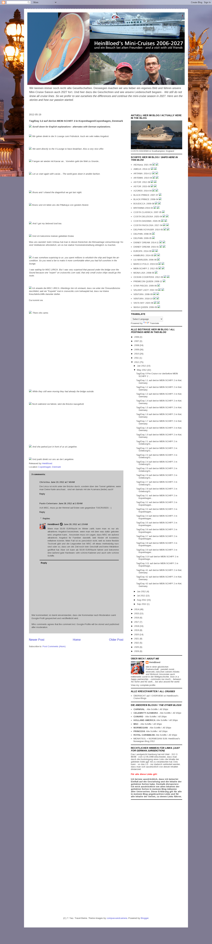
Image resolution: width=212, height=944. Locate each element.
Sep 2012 (142, 604)
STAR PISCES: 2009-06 (145, 285)
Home (77, 639)
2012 (137, 362)
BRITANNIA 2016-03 (143, 208)
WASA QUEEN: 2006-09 (145, 307)
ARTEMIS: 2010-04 (143, 178)
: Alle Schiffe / (155, 720)
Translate (154, 323)
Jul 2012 (141, 595)
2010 (137, 353)
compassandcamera (117, 918)
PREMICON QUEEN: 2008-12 (148, 281)
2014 (137, 609)
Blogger (144, 918)
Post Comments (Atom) (54, 646)
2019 (137, 630)
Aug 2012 (142, 600)
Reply (42, 494)
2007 (137, 341)
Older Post (116, 639)
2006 (137, 337)
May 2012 (142, 370)
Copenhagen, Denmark (49, 467)
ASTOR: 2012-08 (142, 182)
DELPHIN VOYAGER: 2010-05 (148, 229)
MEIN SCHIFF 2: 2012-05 (146, 268)
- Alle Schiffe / (150, 709)
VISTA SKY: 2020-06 (143, 303)
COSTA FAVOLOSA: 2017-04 (148, 225)
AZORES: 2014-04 (142, 190)
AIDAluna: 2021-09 (142, 164)
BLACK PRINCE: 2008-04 (146, 199)
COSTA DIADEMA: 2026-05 (147, 221)
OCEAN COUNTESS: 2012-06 (148, 277)
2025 (137, 647)
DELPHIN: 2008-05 (142, 234)
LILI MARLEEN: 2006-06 (145, 259)
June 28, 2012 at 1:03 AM (70, 503)
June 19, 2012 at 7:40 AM (63, 482)
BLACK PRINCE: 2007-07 (146, 195)
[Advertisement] (144, 851)
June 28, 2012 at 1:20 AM (76, 524)
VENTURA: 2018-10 (143, 298)
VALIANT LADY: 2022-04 (145, 290)
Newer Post (36, 639)
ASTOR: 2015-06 (142, 186)
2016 (137, 617)
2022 (137, 643)
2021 (137, 638)
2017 (137, 622)
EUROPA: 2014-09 (142, 251)
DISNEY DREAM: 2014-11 (146, 242)
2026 (137, 651)
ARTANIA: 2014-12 (142, 173)
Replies (46, 518)
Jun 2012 (141, 591)
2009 (137, 349)
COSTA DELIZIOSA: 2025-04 (148, 216)
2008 (137, 345)
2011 (136, 358)
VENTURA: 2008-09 (143, 294)
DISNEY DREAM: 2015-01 (146, 247)
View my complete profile (143, 685)
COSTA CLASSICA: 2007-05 (147, 212)
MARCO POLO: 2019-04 (145, 264)
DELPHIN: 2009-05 (142, 238)
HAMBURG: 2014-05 (143, 255)
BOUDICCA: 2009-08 (144, 203)
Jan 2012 (142, 366)
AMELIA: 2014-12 (142, 169)
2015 (137, 613)
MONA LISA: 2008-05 (144, 273)
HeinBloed (53, 524)
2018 (137, 626)
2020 (137, 634)
